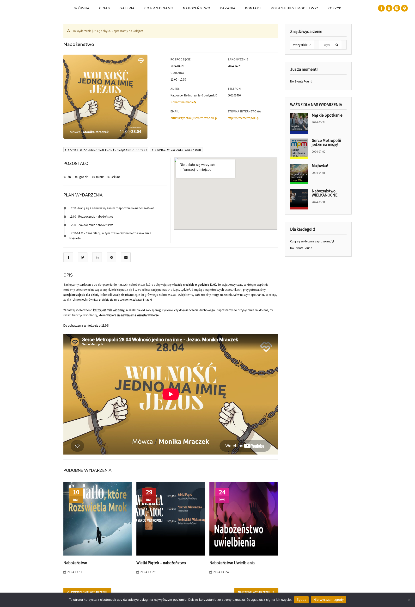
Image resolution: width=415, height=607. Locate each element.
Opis (68, 275)
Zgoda (301, 599)
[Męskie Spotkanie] (299, 123)
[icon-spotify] (404, 8)
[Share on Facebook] (68, 257)
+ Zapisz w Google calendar (176, 150)
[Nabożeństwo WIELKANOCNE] (299, 199)
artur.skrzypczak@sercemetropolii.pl (194, 118)
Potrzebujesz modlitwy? (294, 8)
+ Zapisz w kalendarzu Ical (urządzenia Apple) (106, 150)
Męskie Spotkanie (327, 115)
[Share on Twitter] (82, 257)
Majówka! (320, 165)
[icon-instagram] (396, 8)
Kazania (228, 8)
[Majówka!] (299, 174)
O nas (104, 8)
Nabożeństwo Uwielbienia (232, 562)
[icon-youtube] (389, 8)
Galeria (127, 8)
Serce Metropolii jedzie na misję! (326, 142)
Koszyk (334, 8)
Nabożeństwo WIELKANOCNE (324, 193)
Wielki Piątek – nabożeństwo (161, 562)
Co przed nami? (158, 8)
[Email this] (126, 257)
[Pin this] (111, 257)
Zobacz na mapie (182, 102)
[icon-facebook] (381, 8)
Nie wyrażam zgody (328, 599)
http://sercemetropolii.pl (243, 118)
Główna (82, 8)
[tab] (68, 275)
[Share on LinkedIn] (97, 257)
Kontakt (253, 8)
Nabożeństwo (196, 8)
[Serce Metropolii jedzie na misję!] (299, 149)
